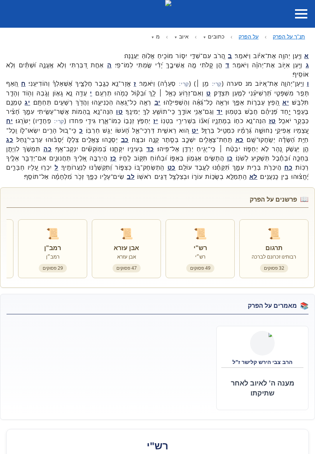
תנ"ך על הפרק (289, 36)
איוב (184, 36)
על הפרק (249, 36)
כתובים (216, 36)
